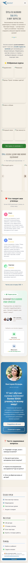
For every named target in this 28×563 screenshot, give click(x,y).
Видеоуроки (9, 503)
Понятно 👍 (14, 559)
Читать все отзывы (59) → (14, 284)
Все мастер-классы (12, 499)
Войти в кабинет (10, 546)
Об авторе (8, 523)
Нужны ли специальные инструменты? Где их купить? (14, 467)
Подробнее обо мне (14, 424)
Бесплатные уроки (11, 506)
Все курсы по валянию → (14, 146)
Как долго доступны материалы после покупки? (13, 459)
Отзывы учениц (10, 526)
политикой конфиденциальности (11, 556)
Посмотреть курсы (14, 429)
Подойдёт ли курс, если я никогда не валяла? (13, 450)
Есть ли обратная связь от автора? (13, 476)
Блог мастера (9, 529)
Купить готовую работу (13, 533)
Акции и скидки (10, 509)
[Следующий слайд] (25, 176)
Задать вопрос (10, 549)
